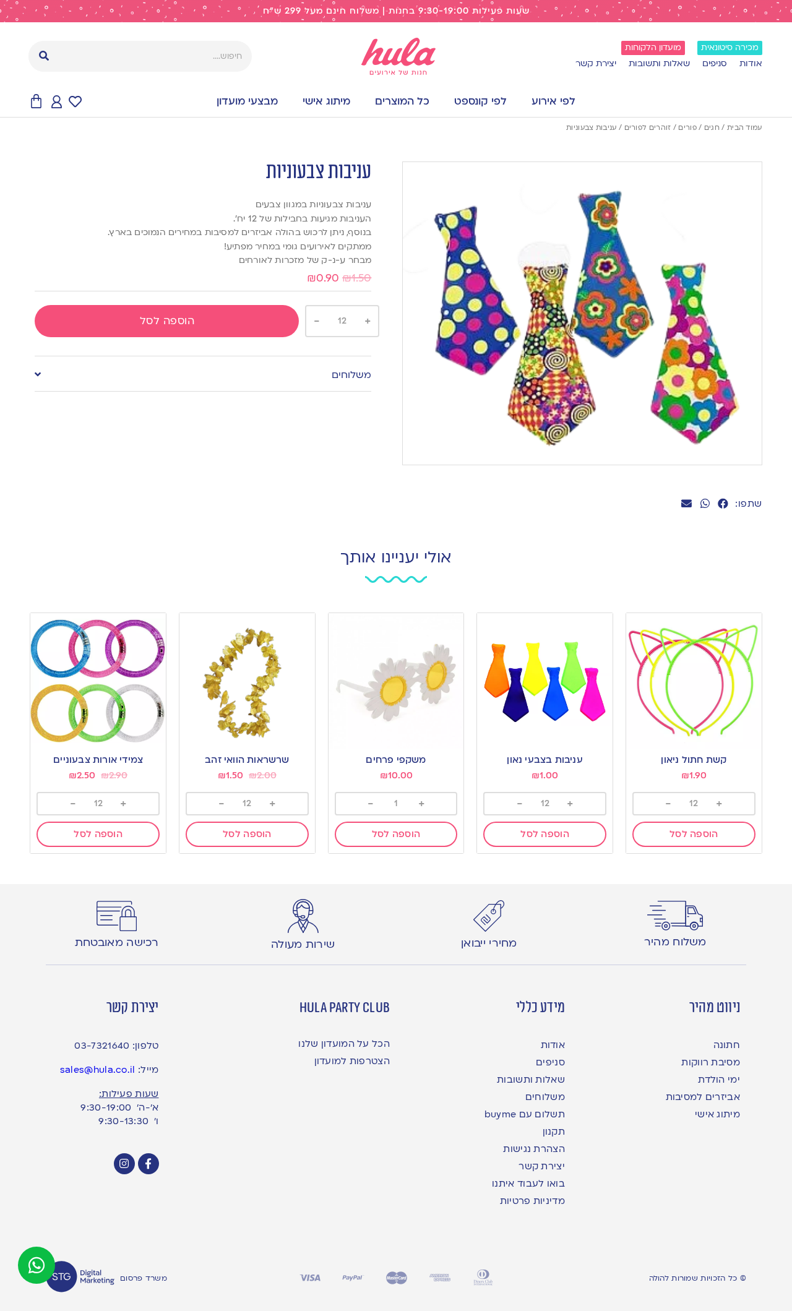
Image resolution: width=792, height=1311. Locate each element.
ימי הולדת (719, 1079)
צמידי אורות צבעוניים (98, 760)
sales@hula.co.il (98, 1070)
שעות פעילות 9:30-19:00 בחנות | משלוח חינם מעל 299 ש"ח (396, 11)
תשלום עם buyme (524, 1114)
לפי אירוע (553, 101)
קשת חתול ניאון (693, 760)
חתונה (726, 1045)
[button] (723, 504)
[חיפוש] (43, 56)
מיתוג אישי (326, 101)
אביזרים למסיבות (703, 1097)
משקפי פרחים (396, 760)
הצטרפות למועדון (352, 1061)
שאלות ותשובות (659, 63)
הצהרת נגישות (534, 1149)
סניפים (714, 63)
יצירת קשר (595, 63)
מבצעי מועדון (247, 101)
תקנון (554, 1131)
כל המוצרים (402, 101)
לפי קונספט (480, 101)
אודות (750, 63)
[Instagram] (124, 1163)
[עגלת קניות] (36, 101)
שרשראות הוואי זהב (247, 760)
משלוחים (351, 375)
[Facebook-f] (148, 1163)
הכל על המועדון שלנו (344, 1044)
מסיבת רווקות (710, 1062)
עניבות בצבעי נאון (544, 760)
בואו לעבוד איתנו (528, 1183)
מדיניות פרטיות (532, 1201)
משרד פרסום (143, 1278)
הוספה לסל (167, 321)
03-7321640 (101, 1045)
